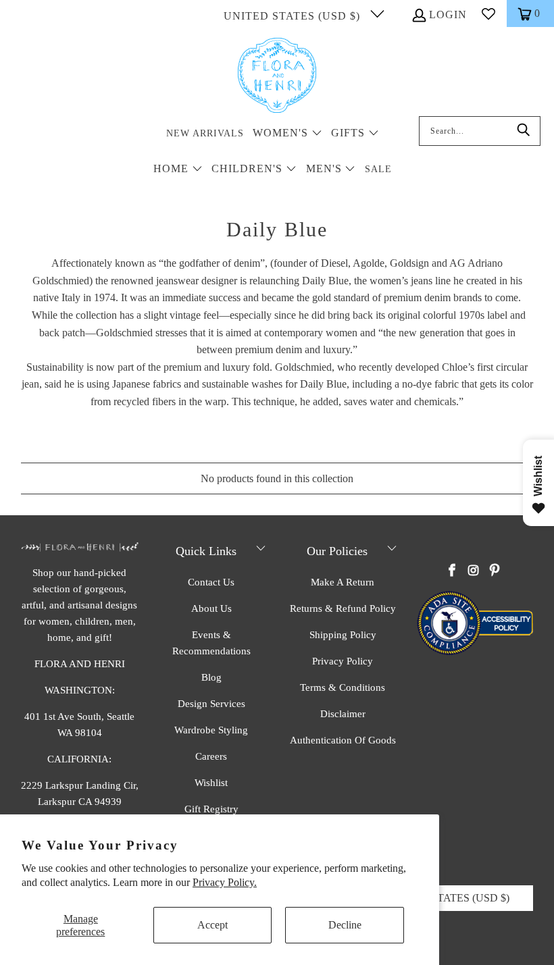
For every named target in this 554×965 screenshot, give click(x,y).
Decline (344, 925)
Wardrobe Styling (211, 730)
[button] (287, 134)
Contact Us (211, 582)
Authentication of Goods (343, 740)
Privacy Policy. (225, 882)
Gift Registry (211, 809)
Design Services (211, 703)
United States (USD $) (293, 16)
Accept (212, 925)
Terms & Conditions (342, 687)
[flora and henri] (277, 76)
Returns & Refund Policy (343, 608)
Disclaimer (343, 713)
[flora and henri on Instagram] (473, 571)
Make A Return (342, 582)
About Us (211, 608)
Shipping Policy (342, 634)
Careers (211, 756)
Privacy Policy (342, 661)
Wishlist (211, 782)
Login (448, 14)
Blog (211, 677)
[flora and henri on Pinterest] (494, 571)
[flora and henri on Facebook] (453, 571)
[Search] (523, 131)
